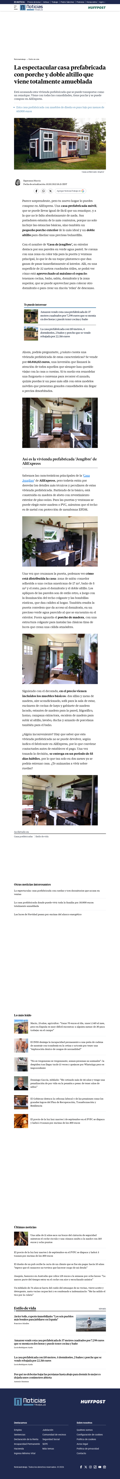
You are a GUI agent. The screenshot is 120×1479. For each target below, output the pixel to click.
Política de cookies (86, 1439)
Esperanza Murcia (32, 180)
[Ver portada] (31, 7)
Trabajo (55, 2)
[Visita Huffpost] (97, 7)
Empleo (18, 1429)
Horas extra (91, 2)
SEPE (45, 1443)
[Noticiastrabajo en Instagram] (90, 1467)
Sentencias (19, 1434)
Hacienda (19, 1448)
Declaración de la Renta (26, 1439)
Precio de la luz (34, 2)
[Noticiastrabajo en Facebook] (81, 1467)
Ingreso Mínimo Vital (24, 1453)
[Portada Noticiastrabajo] (30, 1402)
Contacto (81, 1453)
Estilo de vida (42, 836)
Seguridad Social (51, 1439)
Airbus (46, 2)
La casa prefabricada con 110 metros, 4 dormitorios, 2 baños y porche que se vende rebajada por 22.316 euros (65, 332)
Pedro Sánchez (67, 2)
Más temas (48, 1448)
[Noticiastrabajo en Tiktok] (95, 1467)
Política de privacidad (88, 1448)
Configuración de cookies (90, 1434)
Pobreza (80, 2)
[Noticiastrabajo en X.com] (85, 1467)
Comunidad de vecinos (54, 1434)
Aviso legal (82, 1443)
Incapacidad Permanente (27, 1443)
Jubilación (47, 1429)
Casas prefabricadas (23, 836)
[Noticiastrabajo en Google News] (104, 1467)
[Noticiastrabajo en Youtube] (99, 1467)
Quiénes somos (85, 1429)
